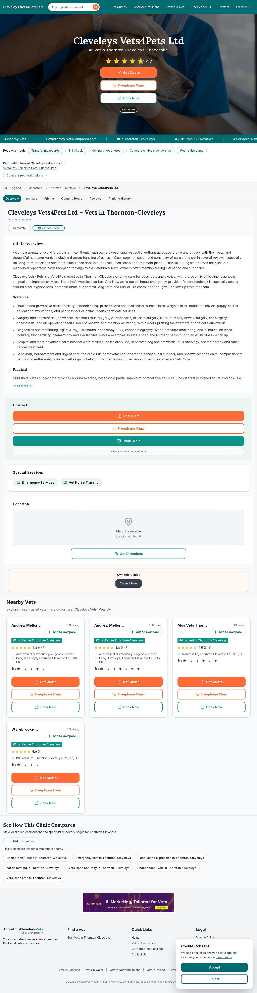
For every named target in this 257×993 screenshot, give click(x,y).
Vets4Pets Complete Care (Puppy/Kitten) (30, 168)
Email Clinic (131, 441)
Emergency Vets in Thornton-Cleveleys (103, 857)
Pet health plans (191, 150)
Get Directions (131, 554)
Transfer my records (45, 150)
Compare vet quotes (106, 150)
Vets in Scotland (69, 970)
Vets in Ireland (155, 970)
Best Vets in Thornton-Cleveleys (88, 937)
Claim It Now (129, 583)
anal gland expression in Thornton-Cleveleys (172, 857)
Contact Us (139, 954)
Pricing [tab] (49, 198)
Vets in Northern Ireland (125, 970)
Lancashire (35, 188)
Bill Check (76, 150)
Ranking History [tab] (120, 198)
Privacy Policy (205, 937)
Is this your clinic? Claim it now (128, 451)
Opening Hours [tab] (71, 198)
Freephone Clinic (131, 85)
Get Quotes (119, 7)
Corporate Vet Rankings (147, 948)
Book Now (131, 98)
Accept (214, 967)
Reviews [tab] (95, 198)
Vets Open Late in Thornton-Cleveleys (34, 878)
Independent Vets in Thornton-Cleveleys (167, 868)
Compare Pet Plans (146, 7)
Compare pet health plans (25, 175)
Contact (224, 7)
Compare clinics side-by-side (150, 150)
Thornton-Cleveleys (62, 188)
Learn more (224, 957)
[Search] (96, 7)
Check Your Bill (201, 7)
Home (136, 937)
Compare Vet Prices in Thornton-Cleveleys (37, 857)
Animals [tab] (31, 198)
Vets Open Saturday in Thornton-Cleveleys (99, 868)
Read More (20, 385)
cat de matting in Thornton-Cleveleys (33, 868)
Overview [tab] (12, 198)
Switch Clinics (175, 7)
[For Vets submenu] (250, 7)
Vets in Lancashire (144, 943)
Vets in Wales (95, 970)
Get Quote (131, 72)
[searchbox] (71, 7)
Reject (214, 979)
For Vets (241, 7)
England (15, 188)
